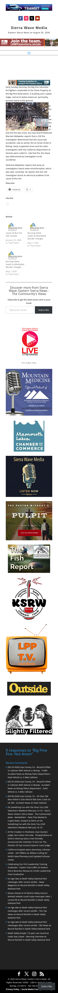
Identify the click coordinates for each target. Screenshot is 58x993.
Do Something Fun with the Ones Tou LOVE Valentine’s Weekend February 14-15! (26, 824)
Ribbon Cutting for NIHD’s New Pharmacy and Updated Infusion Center (29, 856)
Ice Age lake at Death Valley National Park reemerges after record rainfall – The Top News (27, 911)
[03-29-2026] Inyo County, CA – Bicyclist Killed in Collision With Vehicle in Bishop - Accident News (29, 785)
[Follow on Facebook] (20, 18)
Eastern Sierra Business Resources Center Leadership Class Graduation (29, 871)
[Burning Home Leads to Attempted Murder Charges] (37, 226)
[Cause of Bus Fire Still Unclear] (15, 226)
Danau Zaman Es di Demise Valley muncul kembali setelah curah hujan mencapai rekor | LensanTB (30, 896)
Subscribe (43, 309)
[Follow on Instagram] (26, 18)
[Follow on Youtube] (37, 18)
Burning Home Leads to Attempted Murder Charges (37, 236)
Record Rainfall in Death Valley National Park (29, 928)
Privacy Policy (12, 989)
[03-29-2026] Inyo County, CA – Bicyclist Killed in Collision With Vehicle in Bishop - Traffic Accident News (29, 770)
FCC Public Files (29, 363)
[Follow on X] (32, 18)
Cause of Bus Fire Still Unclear (14, 234)
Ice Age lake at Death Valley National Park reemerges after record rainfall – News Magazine (27, 882)
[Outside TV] (29, 695)
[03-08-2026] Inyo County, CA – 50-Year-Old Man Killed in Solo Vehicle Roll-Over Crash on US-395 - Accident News (29, 799)
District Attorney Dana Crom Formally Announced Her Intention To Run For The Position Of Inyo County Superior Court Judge (29, 842)
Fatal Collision (40, 802)
